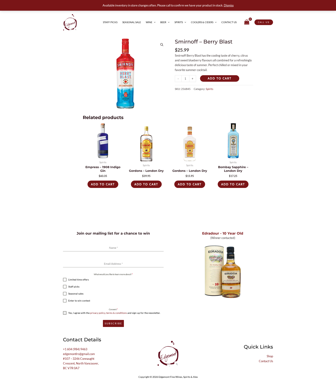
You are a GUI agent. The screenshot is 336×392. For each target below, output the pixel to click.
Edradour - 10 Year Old (222, 233)
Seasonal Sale (131, 22)
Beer (163, 22)
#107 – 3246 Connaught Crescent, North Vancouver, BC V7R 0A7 (81, 363)
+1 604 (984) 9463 (75, 349)
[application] (153, 22)
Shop (270, 356)
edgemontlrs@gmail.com (79, 354)
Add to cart (220, 78)
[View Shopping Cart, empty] (247, 22)
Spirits (178, 22)
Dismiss (229, 5)
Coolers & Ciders (202, 22)
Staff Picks (110, 22)
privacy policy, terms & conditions (108, 312)
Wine (149, 22)
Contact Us (229, 22)
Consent (113, 309)
